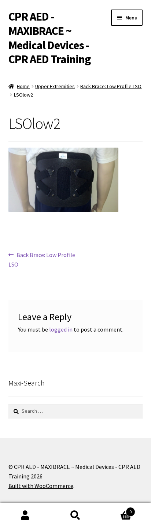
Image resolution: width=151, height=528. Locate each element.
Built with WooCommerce (40, 485)
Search (75, 515)
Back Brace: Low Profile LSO (110, 86)
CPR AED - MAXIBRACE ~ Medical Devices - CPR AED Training (49, 38)
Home (23, 86)
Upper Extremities (55, 86)
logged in (61, 329)
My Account (25, 515)
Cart (116, 509)
